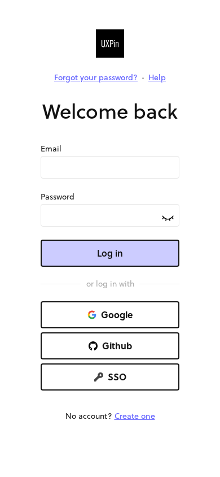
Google (117, 314)
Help (157, 77)
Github (117, 345)
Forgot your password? (96, 77)
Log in (110, 252)
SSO (117, 376)
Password (57, 197)
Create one (135, 416)
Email (51, 149)
